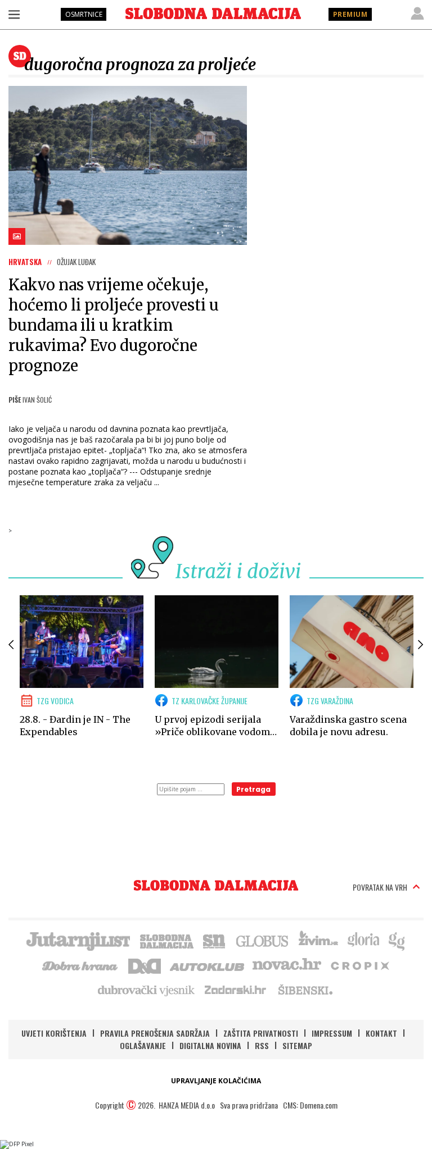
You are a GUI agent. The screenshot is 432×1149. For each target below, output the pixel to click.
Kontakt (381, 1033)
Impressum (332, 1033)
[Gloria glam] (397, 940)
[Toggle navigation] (14, 14)
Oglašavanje (143, 1045)
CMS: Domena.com (310, 1105)
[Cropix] (359, 965)
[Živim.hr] (318, 940)
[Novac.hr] (287, 965)
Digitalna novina (210, 1045)
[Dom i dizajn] (145, 965)
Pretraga (253, 789)
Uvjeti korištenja (54, 1033)
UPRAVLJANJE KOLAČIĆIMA (216, 1081)
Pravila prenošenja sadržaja (155, 1033)
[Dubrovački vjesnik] (146, 989)
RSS (262, 1045)
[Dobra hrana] (80, 965)
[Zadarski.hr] (236, 989)
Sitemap (297, 1045)
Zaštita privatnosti (260, 1033)
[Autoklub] (207, 965)
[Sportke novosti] (214, 940)
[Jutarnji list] (77, 940)
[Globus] (263, 940)
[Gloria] (363, 940)
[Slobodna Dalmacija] (213, 13)
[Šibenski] (305, 989)
